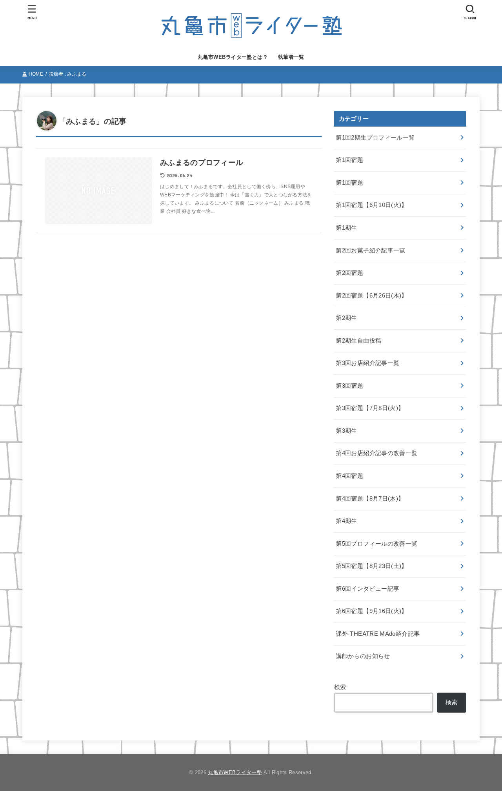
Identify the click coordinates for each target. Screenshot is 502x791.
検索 (340, 687)
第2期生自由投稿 (358, 340)
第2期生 (346, 318)
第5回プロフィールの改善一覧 (376, 544)
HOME (36, 74)
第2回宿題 (349, 273)
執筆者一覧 (291, 57)
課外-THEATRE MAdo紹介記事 (378, 634)
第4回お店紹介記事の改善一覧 (376, 453)
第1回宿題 (349, 160)
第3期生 (346, 431)
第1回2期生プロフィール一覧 (375, 137)
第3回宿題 (349, 386)
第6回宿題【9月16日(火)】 (371, 611)
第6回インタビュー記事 (367, 589)
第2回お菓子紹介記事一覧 (370, 250)
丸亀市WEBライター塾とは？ (233, 57)
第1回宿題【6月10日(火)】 (371, 205)
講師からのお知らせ (363, 656)
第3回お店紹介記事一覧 (367, 363)
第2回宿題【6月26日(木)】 (371, 295)
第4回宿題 (349, 476)
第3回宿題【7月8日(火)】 (370, 408)
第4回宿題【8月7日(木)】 (370, 498)
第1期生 (346, 228)
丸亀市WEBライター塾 (235, 772)
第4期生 (346, 521)
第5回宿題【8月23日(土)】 (371, 566)
